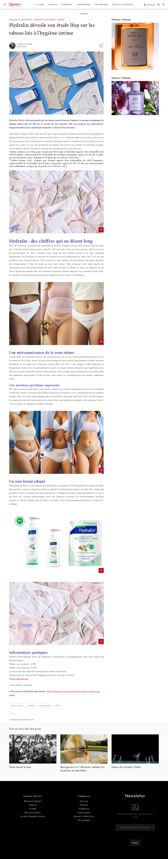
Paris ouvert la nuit (20, 767)
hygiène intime (45, 705)
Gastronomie (84, 4)
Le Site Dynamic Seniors (32, 816)
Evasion (53, 4)
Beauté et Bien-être (123, 4)
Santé (60, 20)
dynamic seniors (17, 705)
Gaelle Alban (26, 44)
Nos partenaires (33, 812)
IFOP (57, 705)
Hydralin (31, 705)
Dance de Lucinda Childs (126, 767)
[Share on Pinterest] (101, 229)
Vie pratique (84, 820)
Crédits (32, 809)
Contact (84, 14)
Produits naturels (45, 20)
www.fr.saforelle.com (18, 678)
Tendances (67, 4)
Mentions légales (32, 801)
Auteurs (33, 805)
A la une (39, 4)
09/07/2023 (22, 47)
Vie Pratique (101, 4)
